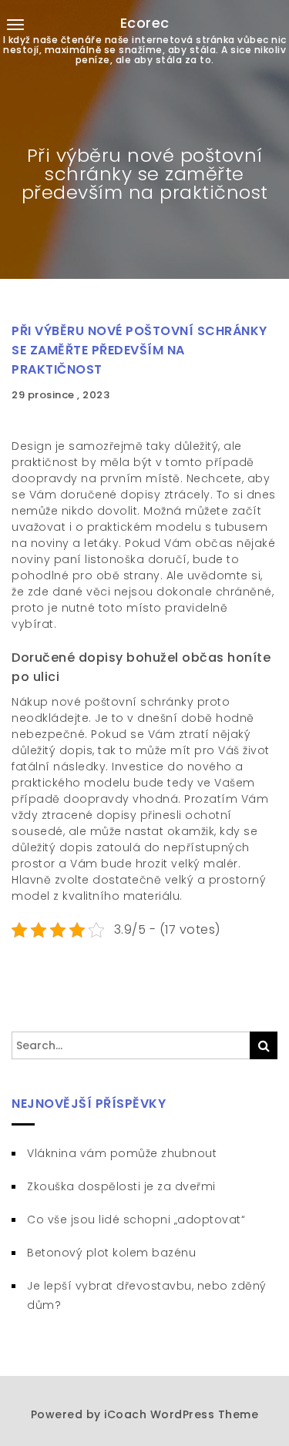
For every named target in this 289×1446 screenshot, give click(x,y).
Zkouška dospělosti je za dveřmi (121, 1186)
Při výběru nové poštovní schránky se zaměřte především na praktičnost (139, 350)
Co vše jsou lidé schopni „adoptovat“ (136, 1219)
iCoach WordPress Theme (181, 1414)
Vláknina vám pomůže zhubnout (122, 1153)
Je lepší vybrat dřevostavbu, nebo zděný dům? (147, 1295)
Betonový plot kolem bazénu (111, 1252)
